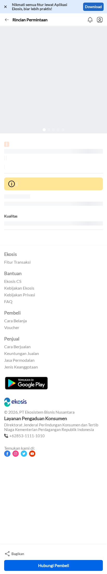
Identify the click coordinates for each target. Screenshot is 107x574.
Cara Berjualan (17, 346)
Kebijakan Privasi (19, 294)
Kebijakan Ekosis (19, 288)
